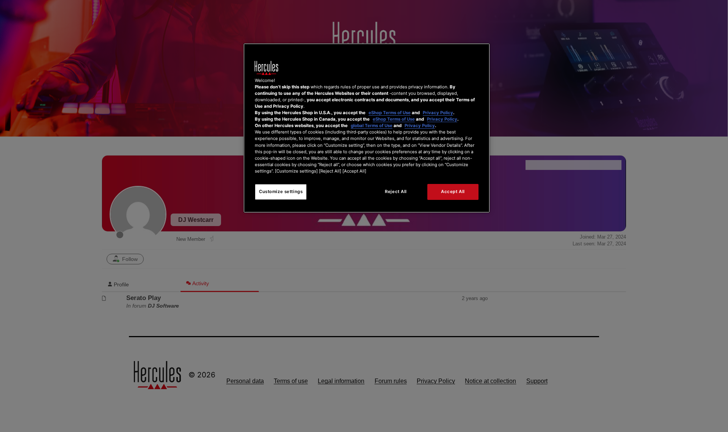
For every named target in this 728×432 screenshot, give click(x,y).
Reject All (396, 191)
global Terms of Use (371, 125)
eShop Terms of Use (390, 112)
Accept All (453, 191)
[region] (366, 128)
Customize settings (281, 191)
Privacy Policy (438, 112)
